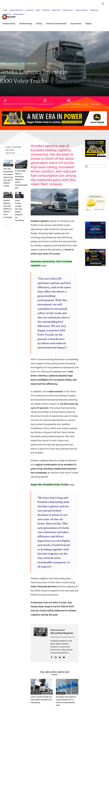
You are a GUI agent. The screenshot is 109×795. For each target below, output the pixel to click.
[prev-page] (5, 226)
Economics (65, 104)
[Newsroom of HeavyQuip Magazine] (40, 643)
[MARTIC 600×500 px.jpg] (95, 241)
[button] (103, 4)
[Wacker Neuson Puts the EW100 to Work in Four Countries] (7, 195)
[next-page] (9, 226)
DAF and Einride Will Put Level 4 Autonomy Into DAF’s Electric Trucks (8, 177)
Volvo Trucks (31, 63)
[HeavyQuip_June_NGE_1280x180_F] (54, 128)
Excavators (8, 197)
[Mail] (64, 657)
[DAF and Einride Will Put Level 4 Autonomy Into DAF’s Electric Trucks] (8, 163)
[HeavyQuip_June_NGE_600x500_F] (95, 159)
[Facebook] (51, 657)
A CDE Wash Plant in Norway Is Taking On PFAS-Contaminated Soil (21, 179)
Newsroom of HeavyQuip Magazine (21, 104)
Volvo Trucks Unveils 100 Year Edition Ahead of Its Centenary (41, 700)
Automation (8, 165)
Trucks (22, 63)
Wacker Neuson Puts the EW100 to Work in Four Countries (7, 209)
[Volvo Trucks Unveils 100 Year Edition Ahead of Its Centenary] (42, 687)
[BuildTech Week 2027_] (95, 268)
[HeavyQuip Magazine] (9, 16)
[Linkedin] (60, 657)
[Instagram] (55, 657)
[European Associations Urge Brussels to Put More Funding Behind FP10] (67, 687)
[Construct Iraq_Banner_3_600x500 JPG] (95, 213)
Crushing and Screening (20, 166)
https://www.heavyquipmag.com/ (62, 637)
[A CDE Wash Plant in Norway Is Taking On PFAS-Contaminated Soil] (21, 164)
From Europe (13, 63)
